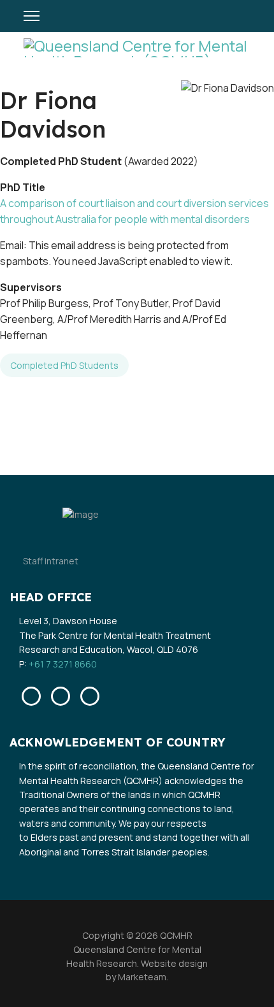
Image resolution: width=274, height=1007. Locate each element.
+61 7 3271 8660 (63, 664)
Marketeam (141, 977)
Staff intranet (50, 561)
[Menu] (32, 16)
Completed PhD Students (64, 365)
